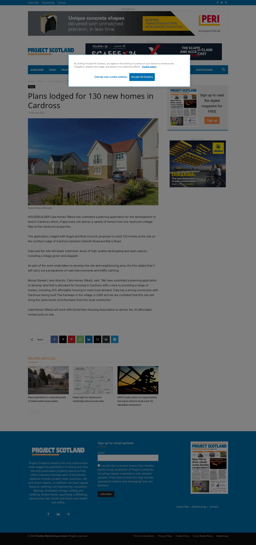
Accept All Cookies (142, 77)
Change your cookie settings (110, 76)
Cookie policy (149, 66)
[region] (129, 71)
